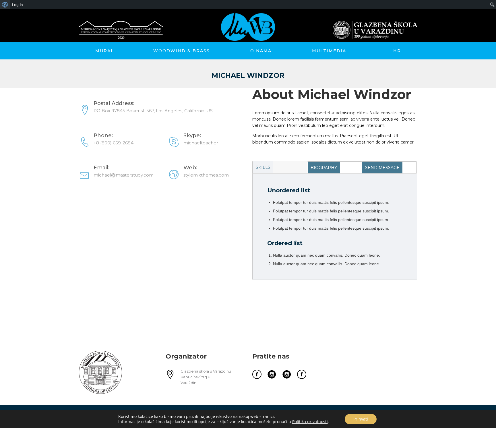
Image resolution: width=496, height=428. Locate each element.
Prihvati (360, 419)
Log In (17, 4)
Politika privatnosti (310, 421)
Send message (382, 167)
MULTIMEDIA (329, 50)
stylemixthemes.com (206, 175)
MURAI (104, 50)
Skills (263, 167)
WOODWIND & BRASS (181, 50)
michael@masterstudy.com (124, 175)
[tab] (280, 167)
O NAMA (261, 50)
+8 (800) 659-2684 (113, 143)
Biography (324, 167)
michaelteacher (200, 143)
